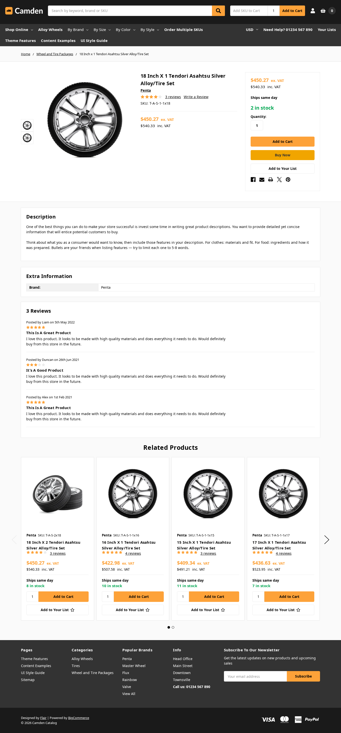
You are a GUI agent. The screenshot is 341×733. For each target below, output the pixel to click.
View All (128, 693)
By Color (123, 29)
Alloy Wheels (50, 29)
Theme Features (20, 40)
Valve (126, 686)
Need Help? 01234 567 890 (288, 29)
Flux (125, 672)
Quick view (57, 493)
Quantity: (258, 116)
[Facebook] (253, 179)
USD (249, 29)
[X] (279, 179)
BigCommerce (78, 718)
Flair (43, 718)
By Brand (76, 29)
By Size (100, 29)
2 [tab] (173, 627)
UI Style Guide (94, 40)
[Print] (270, 179)
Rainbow (129, 679)
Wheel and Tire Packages (93, 672)
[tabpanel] (57, 538)
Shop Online (16, 29)
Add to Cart (292, 10)
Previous (14, 539)
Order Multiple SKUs (183, 29)
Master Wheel (134, 665)
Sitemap (28, 679)
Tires (76, 665)
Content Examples (58, 40)
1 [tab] (169, 627)
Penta (127, 658)
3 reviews (173, 96)
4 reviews (133, 553)
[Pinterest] (288, 179)
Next (327, 539)
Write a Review (196, 96)
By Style (147, 29)
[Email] (261, 179)
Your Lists (327, 29)
